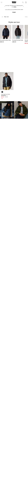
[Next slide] (23, 29)
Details (15, 6)
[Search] (22, 2)
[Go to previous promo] (4, 6)
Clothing (6, 9)
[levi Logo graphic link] (14, 2)
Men (9, 9)
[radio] (2, 92)
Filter (6, 16)
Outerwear (12, 9)
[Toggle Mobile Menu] (1, 2)
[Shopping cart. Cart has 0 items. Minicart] (25, 2)
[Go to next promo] (23, 6)
